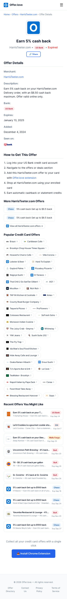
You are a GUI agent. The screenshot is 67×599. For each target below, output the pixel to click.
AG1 (52, 281)
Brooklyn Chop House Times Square (28, 248)
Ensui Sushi (48, 362)
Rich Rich (35, 288)
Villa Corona (49, 255)
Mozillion (15, 288)
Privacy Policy (39, 589)
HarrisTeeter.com (28, 14)
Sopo (52, 395)
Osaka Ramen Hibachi (21, 362)
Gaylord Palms (17, 268)
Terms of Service (56, 589)
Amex (50, 295)
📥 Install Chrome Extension (33, 553)
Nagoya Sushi (17, 275)
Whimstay (50, 328)
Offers (15, 14)
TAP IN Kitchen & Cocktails (23, 295)
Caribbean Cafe (35, 241)
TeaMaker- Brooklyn (20, 375)
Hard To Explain (44, 261)
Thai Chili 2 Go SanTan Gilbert (25, 281)
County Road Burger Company (25, 302)
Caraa (50, 382)
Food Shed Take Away (21, 389)
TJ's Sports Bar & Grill (21, 369)
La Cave (46, 369)
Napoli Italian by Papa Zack (23, 382)
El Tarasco (40, 275)
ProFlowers (43, 308)
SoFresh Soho (49, 315)
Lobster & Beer (18, 261)
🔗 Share (33, 54)
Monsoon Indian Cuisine (22, 322)
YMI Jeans (16, 335)
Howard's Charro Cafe (21, 255)
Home (7, 14)
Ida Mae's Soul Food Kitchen (24, 348)
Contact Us (25, 589)
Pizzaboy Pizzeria (44, 268)
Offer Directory (10, 589)
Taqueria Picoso (18, 308)
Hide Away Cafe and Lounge (24, 355)
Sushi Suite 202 (40, 335)
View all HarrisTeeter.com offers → (26, 226)
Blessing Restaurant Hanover (25, 395)
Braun (14, 241)
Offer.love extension (24, 177)
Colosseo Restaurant (21, 315)
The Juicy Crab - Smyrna (22, 328)
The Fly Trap (16, 342)
